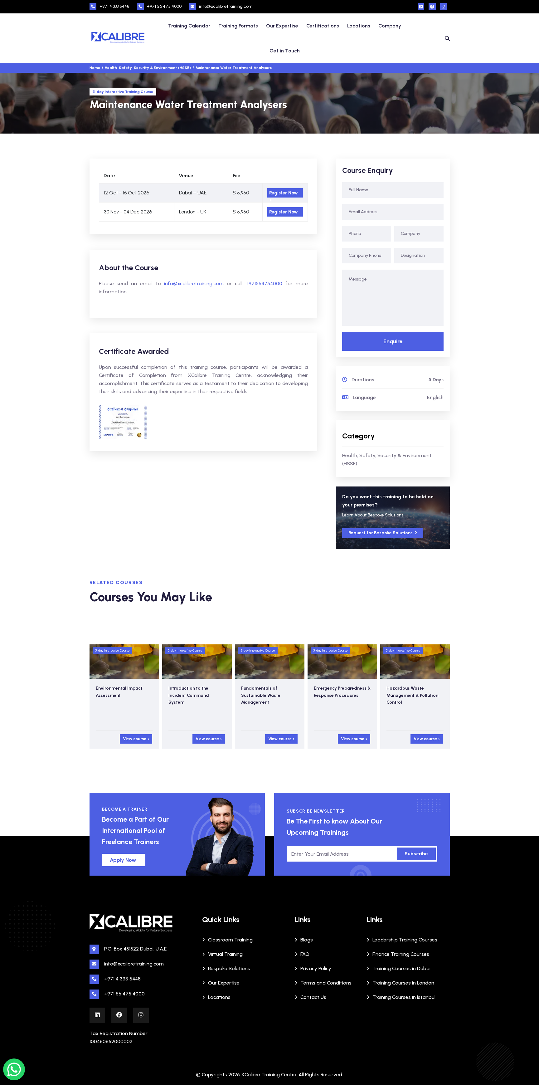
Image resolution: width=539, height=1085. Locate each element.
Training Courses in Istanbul (403, 997)
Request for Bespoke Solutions (381, 532)
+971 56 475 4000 (164, 6)
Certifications (322, 26)
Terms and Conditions (326, 983)
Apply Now (123, 860)
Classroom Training (230, 940)
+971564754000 (263, 283)
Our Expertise (282, 26)
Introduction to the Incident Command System (116, 695)
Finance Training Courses (400, 954)
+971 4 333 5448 (114, 6)
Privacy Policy (315, 968)
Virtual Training (225, 954)
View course (135, 738)
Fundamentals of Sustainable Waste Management (188, 695)
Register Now (283, 193)
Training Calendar (189, 26)
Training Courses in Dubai (401, 968)
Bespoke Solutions (229, 968)
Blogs (306, 940)
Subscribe (416, 854)
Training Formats (238, 26)
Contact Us (313, 997)
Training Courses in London (403, 983)
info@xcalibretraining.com (226, 6)
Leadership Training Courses (404, 940)
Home (95, 68)
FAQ (304, 954)
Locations (358, 26)
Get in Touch (285, 51)
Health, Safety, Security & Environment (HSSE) (387, 459)
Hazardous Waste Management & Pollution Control (340, 695)
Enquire (392, 341)
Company (389, 26)
